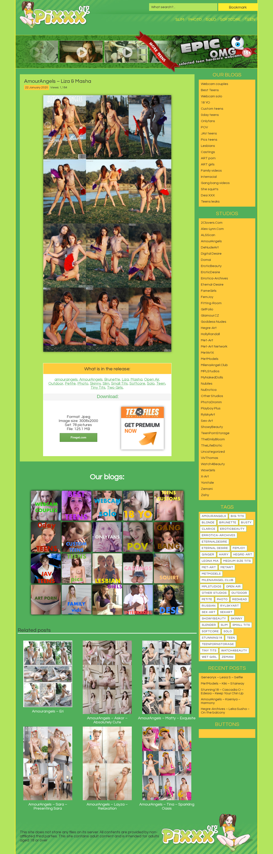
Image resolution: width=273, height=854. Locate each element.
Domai (206, 259)
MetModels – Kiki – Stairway (222, 683)
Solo (211, 20)
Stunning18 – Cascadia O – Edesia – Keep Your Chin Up (222, 691)
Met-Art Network (214, 346)
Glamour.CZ (210, 315)
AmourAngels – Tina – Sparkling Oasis (166, 806)
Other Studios (212, 396)
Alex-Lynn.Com (212, 229)
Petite (70, 383)
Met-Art (207, 340)
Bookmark (238, 7)
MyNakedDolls (212, 377)
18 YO (205, 102)
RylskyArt (208, 414)
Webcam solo (211, 96)
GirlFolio (207, 309)
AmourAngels (91, 379)
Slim (180, 20)
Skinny (95, 383)
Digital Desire (211, 253)
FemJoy (207, 297)
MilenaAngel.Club (214, 365)
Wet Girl (209, 656)
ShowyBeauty (212, 427)
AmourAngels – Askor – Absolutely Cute (107, 720)
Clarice (208, 528)
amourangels (66, 379)
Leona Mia (210, 560)
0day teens (210, 115)
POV (204, 127)
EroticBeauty (211, 266)
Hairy (224, 554)
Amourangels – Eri (48, 711)
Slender (209, 624)
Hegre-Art (209, 328)
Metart (227, 567)
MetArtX (207, 352)
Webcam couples (214, 84)
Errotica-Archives (214, 278)
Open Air (151, 379)
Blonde (208, 522)
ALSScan (208, 235)
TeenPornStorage (215, 433)
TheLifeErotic (211, 445)
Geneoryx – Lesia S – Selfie (222, 677)
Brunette (112, 379)
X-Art (205, 476)
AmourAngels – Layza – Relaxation (107, 806)
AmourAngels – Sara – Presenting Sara (47, 806)
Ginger (208, 554)
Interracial (209, 176)
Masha (136, 379)
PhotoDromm (211, 402)
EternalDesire (214, 541)
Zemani (207, 489)
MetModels (209, 359)
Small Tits (119, 383)
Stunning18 (212, 637)
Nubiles (206, 383)
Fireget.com (78, 437)
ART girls (208, 164)
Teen (250, 19)
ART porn (208, 158)
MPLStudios (210, 371)
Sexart (226, 612)
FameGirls (208, 290)
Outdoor (55, 383)
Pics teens (209, 139)
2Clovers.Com (211, 222)
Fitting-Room (211, 303)
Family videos (211, 170)
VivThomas (209, 458)
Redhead (239, 599)
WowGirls (208, 470)
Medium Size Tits (237, 560)
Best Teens (210, 90)
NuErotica (208, 389)
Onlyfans (208, 121)
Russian (209, 605)
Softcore (230, 20)
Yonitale (207, 482)
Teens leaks (210, 201)
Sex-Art (207, 420)
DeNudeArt (210, 247)
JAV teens (209, 133)
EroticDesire (210, 272)
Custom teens (212, 108)
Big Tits (237, 516)
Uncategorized (213, 451)
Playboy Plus (211, 408)
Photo (195, 20)
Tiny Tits (98, 387)
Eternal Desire (215, 548)
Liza (125, 379)
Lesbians (208, 145)
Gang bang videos (215, 183)
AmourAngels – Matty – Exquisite (167, 718)
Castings (208, 152)
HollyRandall (210, 334)
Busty (246, 522)
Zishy (205, 495)
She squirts (209, 189)
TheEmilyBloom (213, 439)
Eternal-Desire (212, 284)
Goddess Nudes (213, 321)
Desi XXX (208, 195)
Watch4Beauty (213, 464)
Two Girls (115, 387)
